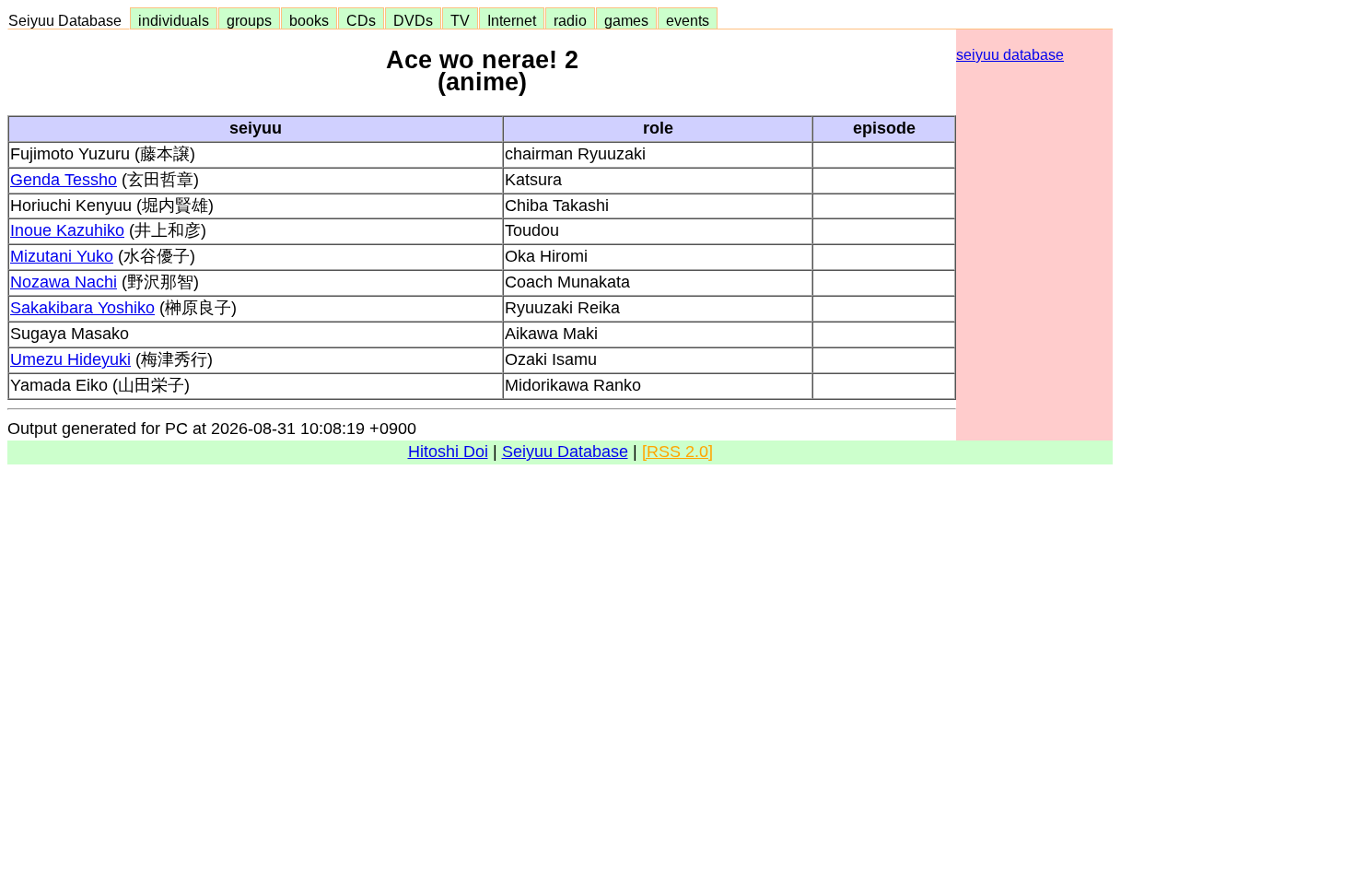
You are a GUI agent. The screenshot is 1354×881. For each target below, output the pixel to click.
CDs (361, 20)
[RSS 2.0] (677, 451)
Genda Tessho (63, 179)
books (309, 20)
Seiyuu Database (68, 20)
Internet (511, 20)
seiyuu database (1010, 55)
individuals (173, 20)
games (626, 20)
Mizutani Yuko (61, 256)
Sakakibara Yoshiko (82, 308)
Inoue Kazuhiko (67, 230)
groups (249, 20)
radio (570, 20)
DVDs (413, 20)
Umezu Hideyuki (70, 359)
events (688, 20)
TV (460, 20)
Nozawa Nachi (63, 282)
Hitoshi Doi (448, 451)
